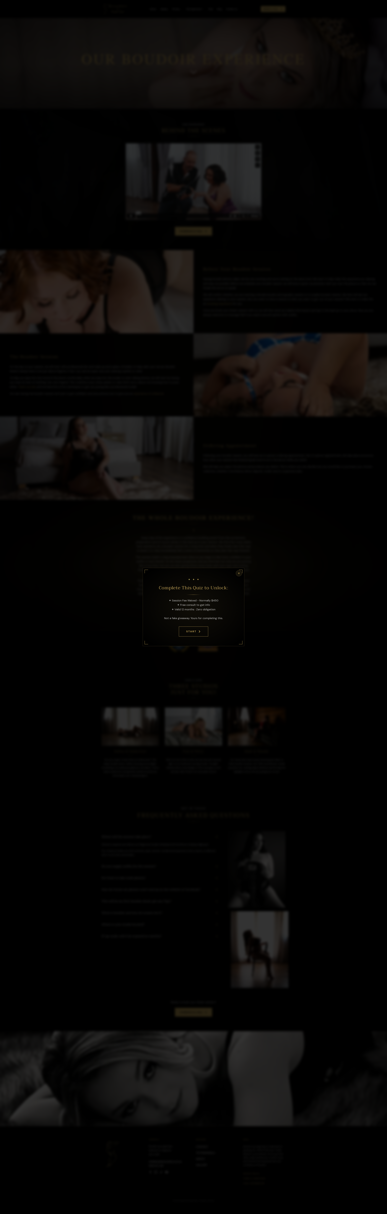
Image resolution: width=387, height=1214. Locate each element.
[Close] (239, 573)
